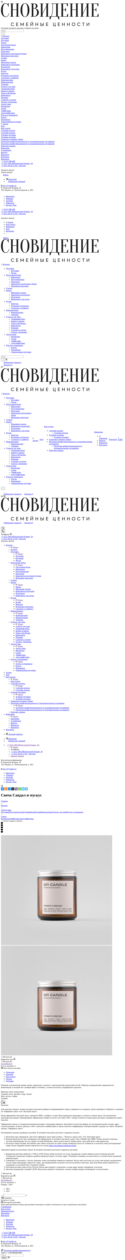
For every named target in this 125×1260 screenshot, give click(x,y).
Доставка (10, 1081)
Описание (10, 1072)
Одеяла (27, 812)
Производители (7, 1211)
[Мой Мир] (9, 788)
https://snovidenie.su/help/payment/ (62, 1146)
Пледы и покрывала (24, 664)
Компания (15, 719)
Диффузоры (15, 819)
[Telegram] (26, 788)
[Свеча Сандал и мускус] (56, 944)
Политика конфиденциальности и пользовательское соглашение (42, 708)
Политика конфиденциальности (17, 1250)
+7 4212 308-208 (8, 161)
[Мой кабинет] (2, 492)
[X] (12, 788)
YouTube (9, 201)
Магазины (5, 1213)
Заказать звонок (17, 756)
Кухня (18, 602)
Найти (4, 1258)
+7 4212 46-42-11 (13, 166)
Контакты (5, 1215)
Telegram (9, 199)
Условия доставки (23, 697)
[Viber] (16, 788)
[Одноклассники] (5, 788)
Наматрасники (22, 615)
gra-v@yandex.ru (9, 186)
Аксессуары (21, 648)
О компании (6, 1207)
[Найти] (3, 33)
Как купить (15, 681)
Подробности (6, 1064)
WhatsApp (10, 203)
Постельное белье (23, 567)
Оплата (9, 1079)
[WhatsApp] (19, 788)
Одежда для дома (23, 626)
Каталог (14, 549)
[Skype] (22, 788)
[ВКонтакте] (2, 788)
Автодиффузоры (27, 819)
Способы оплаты (23, 688)
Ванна (18, 587)
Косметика (5, 819)
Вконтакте (10, 196)
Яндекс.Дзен (11, 205)
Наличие (9, 1074)
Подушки (20, 556)
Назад (15, 547)
